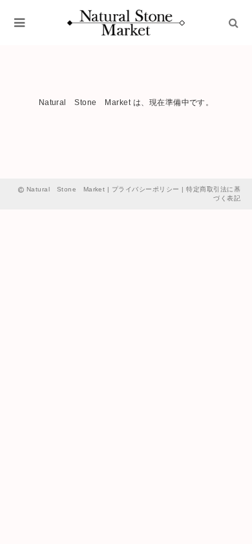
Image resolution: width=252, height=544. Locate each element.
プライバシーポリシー (146, 189)
